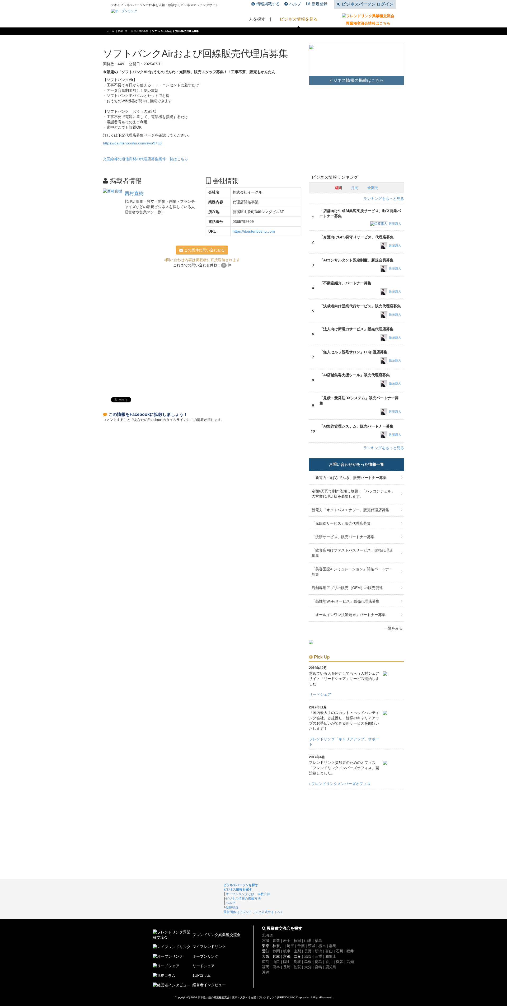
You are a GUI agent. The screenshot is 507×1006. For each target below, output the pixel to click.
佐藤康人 (395, 223)
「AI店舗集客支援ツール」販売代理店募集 (355, 375)
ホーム (110, 31)
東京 (265, 946)
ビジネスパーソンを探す (240, 885)
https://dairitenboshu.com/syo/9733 (132, 143)
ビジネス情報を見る (299, 19)
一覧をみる (393, 628)
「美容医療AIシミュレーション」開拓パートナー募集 (352, 571)
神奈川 (278, 946)
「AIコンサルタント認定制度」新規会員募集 (356, 260)
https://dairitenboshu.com (254, 231)
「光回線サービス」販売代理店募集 (341, 523)
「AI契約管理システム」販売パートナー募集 (356, 426)
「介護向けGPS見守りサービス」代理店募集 (357, 237)
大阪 (265, 956)
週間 (338, 188)
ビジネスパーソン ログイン (367, 4)
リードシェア (320, 694)
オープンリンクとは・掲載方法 (248, 894)
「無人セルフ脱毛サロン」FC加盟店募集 (353, 352)
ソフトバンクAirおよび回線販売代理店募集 (175, 31)
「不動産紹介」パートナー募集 (345, 283)
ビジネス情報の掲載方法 (243, 898)
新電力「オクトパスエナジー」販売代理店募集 (350, 510)
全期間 (372, 188)
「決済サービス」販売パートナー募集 (343, 537)
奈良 (297, 956)
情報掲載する (268, 4)
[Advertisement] (202, 329)
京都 (286, 956)
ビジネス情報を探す (237, 889)
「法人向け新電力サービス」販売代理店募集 (356, 329)
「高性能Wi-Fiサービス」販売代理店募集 (345, 601)
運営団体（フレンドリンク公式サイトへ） (253, 912)
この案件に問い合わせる (204, 250)
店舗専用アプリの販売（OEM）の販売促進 (347, 588)
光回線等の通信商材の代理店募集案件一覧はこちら (145, 159)
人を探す (257, 19)
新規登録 (319, 4)
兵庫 (276, 956)
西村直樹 (134, 193)
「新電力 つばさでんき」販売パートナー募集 (349, 478)
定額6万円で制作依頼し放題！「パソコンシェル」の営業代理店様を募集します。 (353, 494)
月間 (354, 188)
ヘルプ (295, 4)
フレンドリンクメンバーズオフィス (340, 784)
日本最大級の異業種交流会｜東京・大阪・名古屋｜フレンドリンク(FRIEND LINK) (246, 997)
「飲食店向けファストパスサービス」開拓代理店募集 (352, 553)
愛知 (265, 951)
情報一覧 (123, 31)
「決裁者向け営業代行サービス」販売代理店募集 (360, 306)
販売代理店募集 (140, 31)
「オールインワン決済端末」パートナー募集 (349, 615)
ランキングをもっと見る (383, 198)
